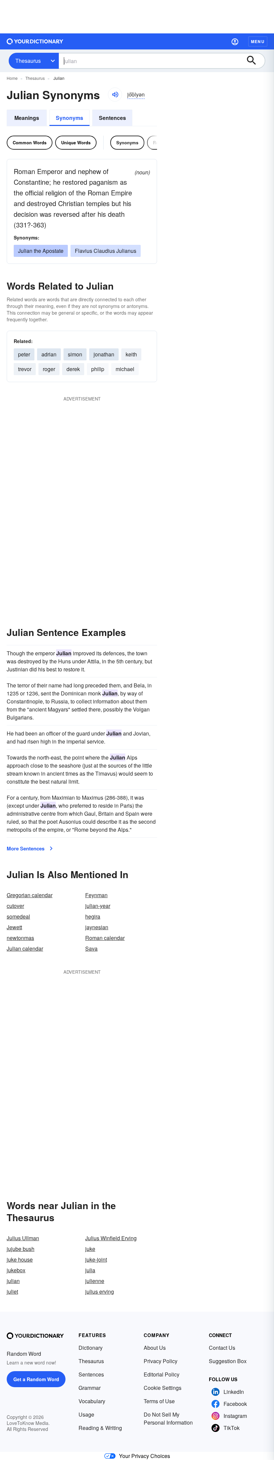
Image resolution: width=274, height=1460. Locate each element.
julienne (94, 1281)
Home (12, 78)
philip (97, 369)
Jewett (14, 927)
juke (90, 1249)
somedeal (18, 916)
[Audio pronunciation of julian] (115, 95)
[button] (235, 41)
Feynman (96, 895)
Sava (91, 948)
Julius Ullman (23, 1238)
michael (125, 369)
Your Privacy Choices (144, 1456)
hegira (92, 916)
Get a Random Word (36, 1379)
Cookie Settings (162, 1388)
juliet (12, 1291)
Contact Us (222, 1347)
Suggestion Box (228, 1361)
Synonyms (69, 118)
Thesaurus (28, 60)
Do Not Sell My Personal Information (168, 1418)
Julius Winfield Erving (111, 1238)
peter (24, 354)
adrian (48, 354)
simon (75, 354)
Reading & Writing (100, 1428)
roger (49, 369)
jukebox (16, 1270)
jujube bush (20, 1249)
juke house (20, 1259)
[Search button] (255, 60)
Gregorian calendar (29, 895)
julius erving (99, 1291)
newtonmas (20, 938)
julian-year (97, 906)
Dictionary (91, 1347)
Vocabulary (92, 1401)
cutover (15, 906)
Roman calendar (105, 938)
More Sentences (25, 848)
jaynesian (96, 927)
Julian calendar (25, 948)
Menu (258, 41)
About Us (155, 1347)
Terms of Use (159, 1401)
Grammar (90, 1388)
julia (90, 1270)
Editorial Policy (161, 1374)
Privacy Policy (160, 1361)
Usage (86, 1414)
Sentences (112, 118)
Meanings (26, 118)
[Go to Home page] (35, 41)
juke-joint (96, 1259)
